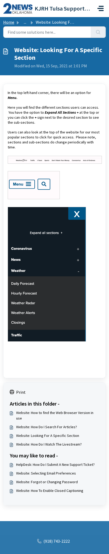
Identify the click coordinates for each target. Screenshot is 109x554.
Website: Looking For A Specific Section (47, 435)
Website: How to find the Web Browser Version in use (54, 415)
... (25, 22)
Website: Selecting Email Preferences (46, 473)
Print (21, 392)
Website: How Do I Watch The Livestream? (49, 444)
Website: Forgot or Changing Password (47, 482)
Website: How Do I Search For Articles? (46, 427)
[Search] (98, 32)
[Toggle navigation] (100, 8)
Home (8, 22)
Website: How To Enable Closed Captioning (49, 490)
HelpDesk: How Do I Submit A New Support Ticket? (55, 464)
